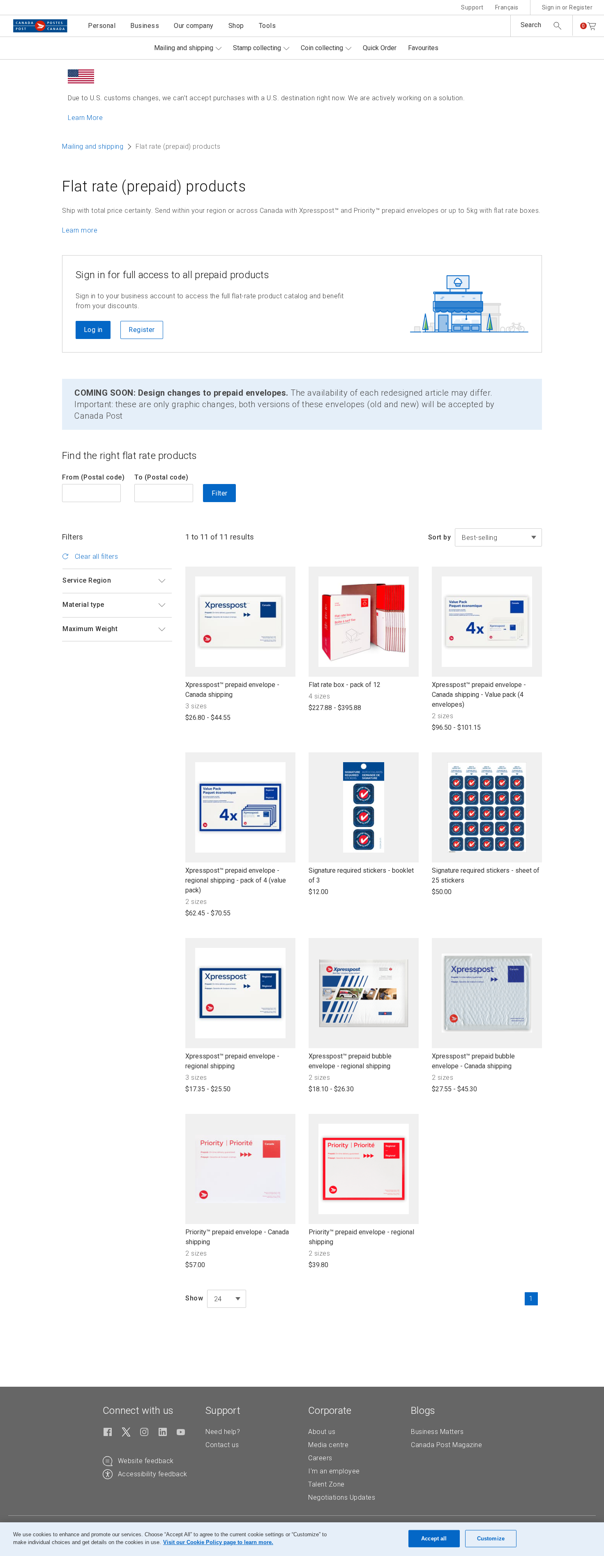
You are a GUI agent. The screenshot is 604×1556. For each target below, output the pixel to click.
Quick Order (380, 48)
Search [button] (531, 25)
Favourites (423, 48)
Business (144, 26)
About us (321, 1432)
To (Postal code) (161, 477)
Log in (93, 330)
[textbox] (226, 1299)
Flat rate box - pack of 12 (344, 685)
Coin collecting (322, 48)
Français (507, 7)
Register (141, 330)
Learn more (79, 230)
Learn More (85, 118)
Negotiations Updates (341, 1497)
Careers (320, 1458)
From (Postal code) (93, 477)
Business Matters (437, 1432)
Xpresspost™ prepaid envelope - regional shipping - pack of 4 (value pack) (235, 880)
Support (472, 7)
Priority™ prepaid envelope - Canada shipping (237, 1237)
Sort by (439, 537)
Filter (219, 493)
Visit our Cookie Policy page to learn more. (218, 1542)
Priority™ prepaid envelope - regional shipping (361, 1237)
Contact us (222, 1445)
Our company (194, 26)
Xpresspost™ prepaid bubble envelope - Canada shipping (473, 1061)
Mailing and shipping (183, 48)
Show (194, 1298)
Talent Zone (326, 1484)
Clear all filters (95, 556)
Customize (491, 1538)
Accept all (434, 1538)
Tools (267, 26)
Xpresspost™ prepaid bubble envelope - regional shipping (350, 1061)
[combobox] (498, 537)
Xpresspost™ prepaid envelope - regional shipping (232, 1061)
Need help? (222, 1432)
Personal (101, 26)
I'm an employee (334, 1471)
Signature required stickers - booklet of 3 (361, 875)
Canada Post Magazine (446, 1445)
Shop (236, 26)
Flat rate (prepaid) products (154, 186)
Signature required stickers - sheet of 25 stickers (485, 875)
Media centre (328, 1445)
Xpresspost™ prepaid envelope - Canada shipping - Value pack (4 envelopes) (479, 695)
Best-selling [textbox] (479, 538)
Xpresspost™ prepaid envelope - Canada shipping (232, 690)
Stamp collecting (257, 48)
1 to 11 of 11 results (219, 536)
